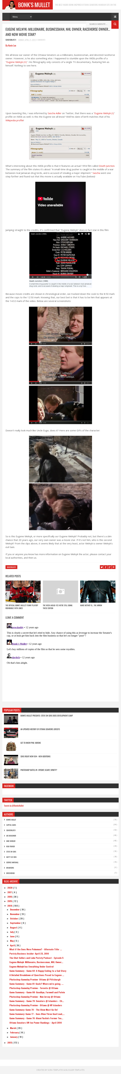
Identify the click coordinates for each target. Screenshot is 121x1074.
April (12, 945)
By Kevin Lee (11, 45)
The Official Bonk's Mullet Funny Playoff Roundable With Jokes (22, 606)
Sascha (96, 172)
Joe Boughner (11, 835)
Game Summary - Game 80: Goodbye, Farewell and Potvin (37, 992)
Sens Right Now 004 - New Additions (35, 756)
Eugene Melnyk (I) (104, 113)
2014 (10, 905)
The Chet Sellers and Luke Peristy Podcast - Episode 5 (36, 957)
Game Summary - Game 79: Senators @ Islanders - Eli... (36, 1001)
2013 (10, 1042)
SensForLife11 (11, 567)
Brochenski (10, 873)
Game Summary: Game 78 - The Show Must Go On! (33, 1009)
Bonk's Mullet (11, 819)
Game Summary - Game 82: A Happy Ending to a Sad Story (37, 970)
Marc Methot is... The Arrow (91, 605)
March (13, 1028)
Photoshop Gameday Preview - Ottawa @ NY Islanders (35, 1005)
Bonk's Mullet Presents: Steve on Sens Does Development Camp (46, 715)
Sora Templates (55, 1070)
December (15, 909)
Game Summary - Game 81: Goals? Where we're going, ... (36, 983)
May (12, 940)
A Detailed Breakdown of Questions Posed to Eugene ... (36, 975)
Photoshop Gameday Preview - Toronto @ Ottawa (33, 988)
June (12, 936)
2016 (10, 896)
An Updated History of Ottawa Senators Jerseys (40, 729)
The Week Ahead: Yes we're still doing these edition (57, 606)
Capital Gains (11, 825)
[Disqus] (60, 661)
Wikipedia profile (14, 120)
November (15, 914)
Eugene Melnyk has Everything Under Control (31, 966)
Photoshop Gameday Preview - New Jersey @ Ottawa (34, 996)
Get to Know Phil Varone (30, 742)
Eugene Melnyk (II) (16, 62)
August (14, 927)
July (12, 931)
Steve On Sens (11, 851)
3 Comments (40, 39)
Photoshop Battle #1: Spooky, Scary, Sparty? (38, 769)
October (14, 918)
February (14, 1032)
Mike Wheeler (10, 841)
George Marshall (12, 862)
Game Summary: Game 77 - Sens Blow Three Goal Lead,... (37, 1014)
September (15, 922)
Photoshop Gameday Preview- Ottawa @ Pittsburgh (34, 979)
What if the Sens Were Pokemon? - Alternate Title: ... (35, 949)
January (14, 1036)
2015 (10, 901)
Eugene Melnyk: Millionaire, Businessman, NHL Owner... (36, 962)
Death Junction (107, 165)
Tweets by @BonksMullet (14, 805)
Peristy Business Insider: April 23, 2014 (29, 953)
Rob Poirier (10, 846)
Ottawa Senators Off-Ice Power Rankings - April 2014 (35, 1022)
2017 (9, 892)
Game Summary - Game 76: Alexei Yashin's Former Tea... (36, 1018)
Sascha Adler (54, 113)
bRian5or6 (10, 867)
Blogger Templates (74, 1070)
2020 (10, 887)
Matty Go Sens (11, 857)
